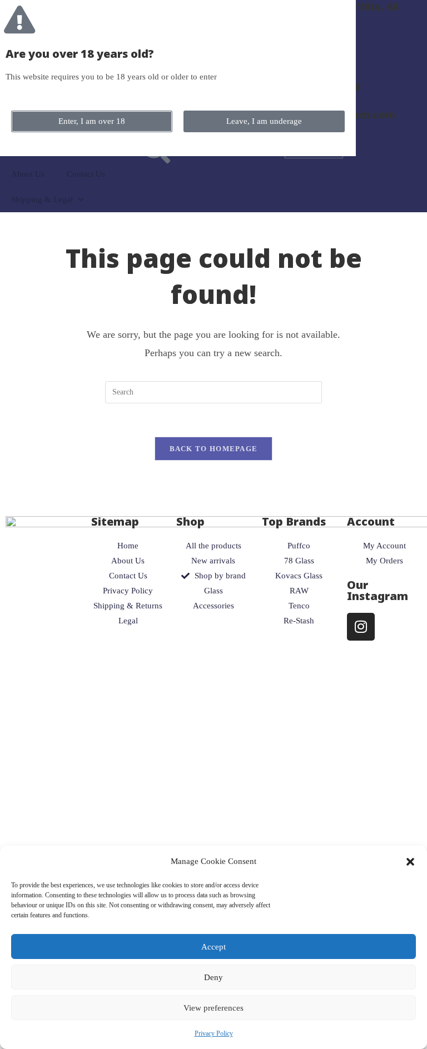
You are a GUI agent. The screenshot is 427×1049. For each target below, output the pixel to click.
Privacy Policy (214, 1033)
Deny (213, 977)
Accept (213, 946)
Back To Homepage (214, 448)
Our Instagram (377, 590)
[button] (410, 861)
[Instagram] (361, 627)
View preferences (213, 1007)
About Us (27, 173)
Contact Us (86, 173)
